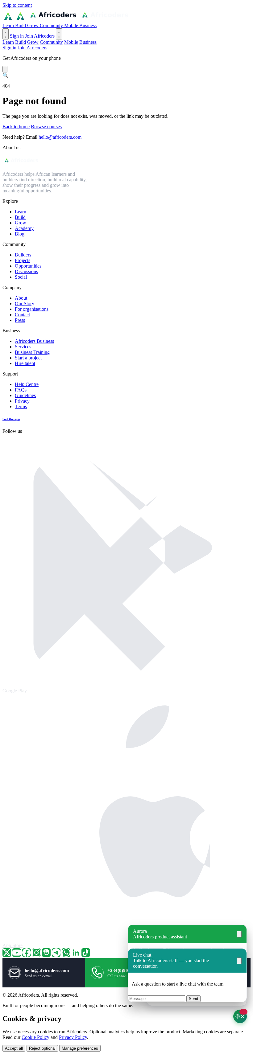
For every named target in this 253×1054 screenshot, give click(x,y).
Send (193, 998)
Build (21, 25)
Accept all (14, 1048)
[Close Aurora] (239, 934)
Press (20, 320)
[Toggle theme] (5, 33)
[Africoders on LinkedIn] (76, 952)
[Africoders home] (66, 20)
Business (88, 25)
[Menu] (59, 33)
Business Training (32, 352)
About (21, 298)
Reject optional (42, 1048)
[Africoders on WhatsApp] (66, 952)
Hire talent (25, 363)
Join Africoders (40, 36)
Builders (23, 254)
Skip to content (17, 5)
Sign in (17, 36)
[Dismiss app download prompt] (4, 69)
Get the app (11, 419)
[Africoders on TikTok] (85, 952)
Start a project (28, 357)
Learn (8, 25)
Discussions (26, 271)
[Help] (240, 1016)
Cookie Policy (35, 1037)
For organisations (31, 309)
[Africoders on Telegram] (56, 952)
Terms (21, 406)
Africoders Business (34, 341)
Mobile (71, 25)
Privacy (22, 401)
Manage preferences (80, 1048)
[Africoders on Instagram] (36, 952)
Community (52, 25)
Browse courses (46, 126)
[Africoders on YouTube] (16, 952)
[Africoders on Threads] (46, 952)
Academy (24, 228)
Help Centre (27, 384)
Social (21, 277)
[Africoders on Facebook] (26, 952)
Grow (33, 25)
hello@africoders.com (60, 137)
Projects (22, 260)
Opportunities (28, 266)
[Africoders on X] (6, 952)
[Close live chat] (239, 961)
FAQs (21, 389)
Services (23, 346)
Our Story (24, 303)
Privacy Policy (73, 1037)
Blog (19, 233)
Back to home (16, 126)
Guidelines (25, 395)
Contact (22, 314)
